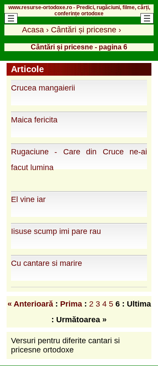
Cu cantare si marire (46, 263)
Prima (71, 304)
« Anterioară (30, 304)
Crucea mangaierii (43, 88)
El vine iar (28, 199)
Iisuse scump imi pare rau (56, 231)
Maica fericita (34, 119)
